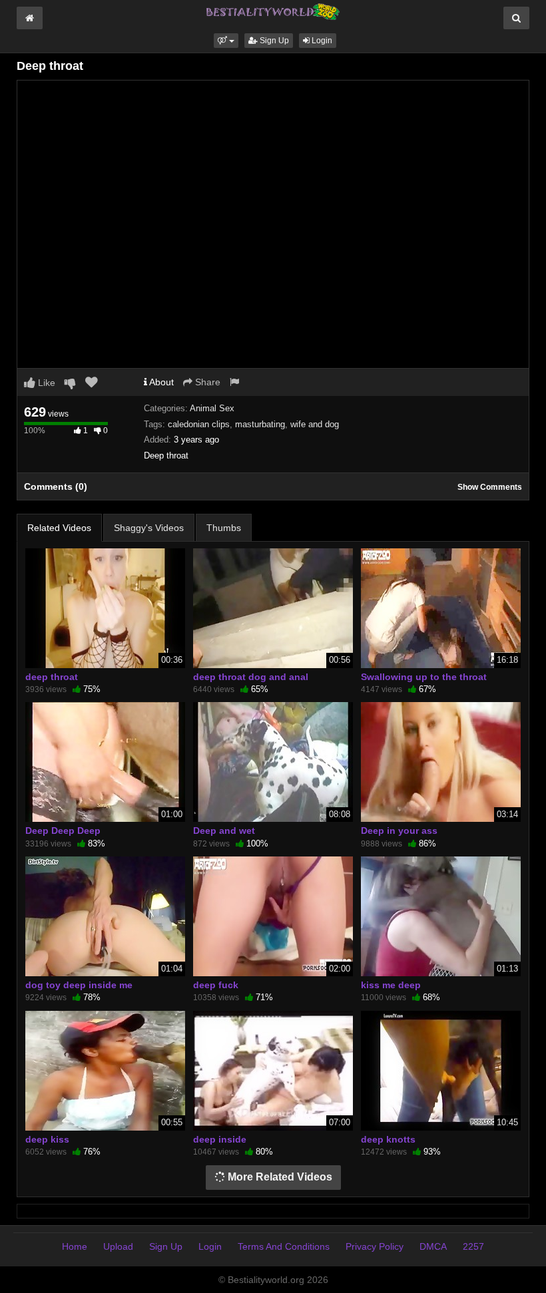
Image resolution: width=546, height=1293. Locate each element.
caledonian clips (199, 424)
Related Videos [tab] (59, 527)
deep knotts (388, 1139)
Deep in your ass (399, 830)
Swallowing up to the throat (424, 676)
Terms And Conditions (284, 1246)
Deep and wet (224, 830)
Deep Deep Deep (63, 830)
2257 (473, 1246)
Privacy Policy (375, 1246)
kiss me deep (391, 985)
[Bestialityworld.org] (273, 10)
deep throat (51, 676)
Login (321, 40)
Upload (118, 1246)
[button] (226, 40)
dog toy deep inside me (79, 985)
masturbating (260, 424)
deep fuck (215, 985)
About (160, 382)
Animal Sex (212, 408)
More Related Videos (278, 1177)
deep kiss (47, 1139)
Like (45, 382)
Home (74, 1246)
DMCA (433, 1246)
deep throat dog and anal (250, 676)
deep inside (219, 1139)
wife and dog (314, 424)
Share (206, 382)
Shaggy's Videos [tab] (149, 527)
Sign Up (273, 40)
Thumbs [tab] (223, 527)
